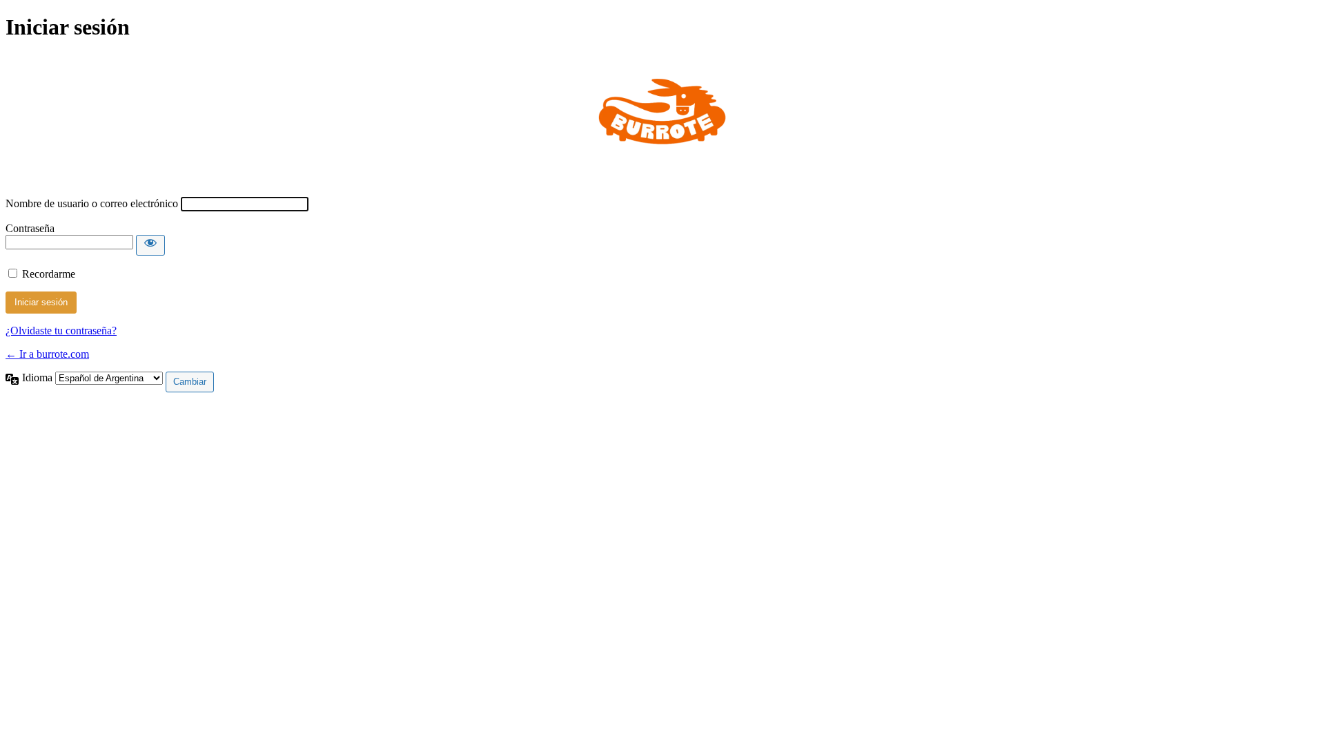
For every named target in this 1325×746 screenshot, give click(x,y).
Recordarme (48, 274)
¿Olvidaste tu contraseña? (61, 330)
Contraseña (30, 228)
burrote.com (662, 118)
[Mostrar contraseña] (150, 245)
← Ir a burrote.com (47, 354)
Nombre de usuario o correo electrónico (92, 203)
